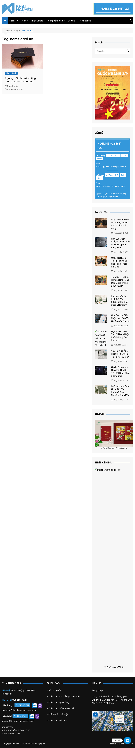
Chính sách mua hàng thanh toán (64, 696)
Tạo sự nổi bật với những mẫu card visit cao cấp (20, 80)
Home (113, 744)
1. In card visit (11, 73)
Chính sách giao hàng (59, 702)
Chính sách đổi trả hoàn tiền (62, 708)
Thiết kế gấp (37, 20)
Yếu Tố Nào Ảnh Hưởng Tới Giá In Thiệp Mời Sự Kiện (120, 354)
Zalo (124, 155)
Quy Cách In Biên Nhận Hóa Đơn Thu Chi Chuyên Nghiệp (120, 318)
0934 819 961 (112, 175)
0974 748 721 (113, 155)
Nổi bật (12, 20)
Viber (99, 158)
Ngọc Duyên (12, 86)
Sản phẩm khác (55, 20)
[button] (127, 740)
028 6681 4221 (121, 8)
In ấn (23, 20)
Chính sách (85, 20)
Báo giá (71, 20)
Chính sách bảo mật (58, 720)
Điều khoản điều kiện (58, 714)
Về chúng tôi (55, 690)
